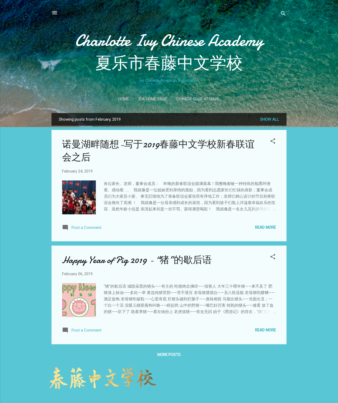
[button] (273, 142)
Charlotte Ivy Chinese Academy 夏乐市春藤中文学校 (169, 52)
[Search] (283, 14)
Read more (265, 227)
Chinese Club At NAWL (198, 99)
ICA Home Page (152, 99)
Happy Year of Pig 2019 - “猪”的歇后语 (137, 259)
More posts (169, 354)
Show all (269, 119)
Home (123, 99)
